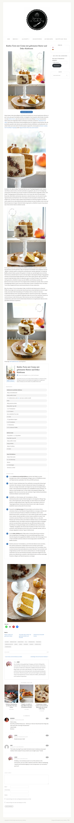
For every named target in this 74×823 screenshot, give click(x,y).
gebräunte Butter (9, 644)
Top (68, 820)
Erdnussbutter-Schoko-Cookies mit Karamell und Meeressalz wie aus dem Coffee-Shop (42, 706)
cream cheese (20, 641)
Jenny (18, 662)
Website (5, 795)
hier (19, 398)
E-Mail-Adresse (7, 790)
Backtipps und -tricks (61, 39)
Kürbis (20, 644)
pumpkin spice (38, 644)
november (26, 644)
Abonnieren (57, 65)
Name (5, 786)
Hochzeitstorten (37, 39)
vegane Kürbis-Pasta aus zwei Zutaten (29, 127)
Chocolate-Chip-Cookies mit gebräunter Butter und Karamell (25, 636)
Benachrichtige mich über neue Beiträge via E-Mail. (16, 802)
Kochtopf (37, 119)
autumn (6, 641)
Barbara (12, 718)
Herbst (16, 644)
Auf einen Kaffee (49, 39)
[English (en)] (53, 47)
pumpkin (31, 644)
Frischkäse (38, 641)
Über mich (15, 39)
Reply (47, 718)
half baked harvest (14, 361)
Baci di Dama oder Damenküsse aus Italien (13, 656)
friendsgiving (31, 641)
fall (26, 641)
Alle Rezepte (25, 39)
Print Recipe (11, 380)
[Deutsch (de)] (53, 49)
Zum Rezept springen (26, 112)
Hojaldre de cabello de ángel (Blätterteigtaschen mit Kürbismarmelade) (26, 705)
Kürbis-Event (12, 119)
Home (8, 39)
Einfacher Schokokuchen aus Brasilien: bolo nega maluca (11, 705)
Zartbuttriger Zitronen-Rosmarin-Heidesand (39, 656)
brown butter (13, 641)
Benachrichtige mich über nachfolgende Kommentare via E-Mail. (18, 799)
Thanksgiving (8, 646)
